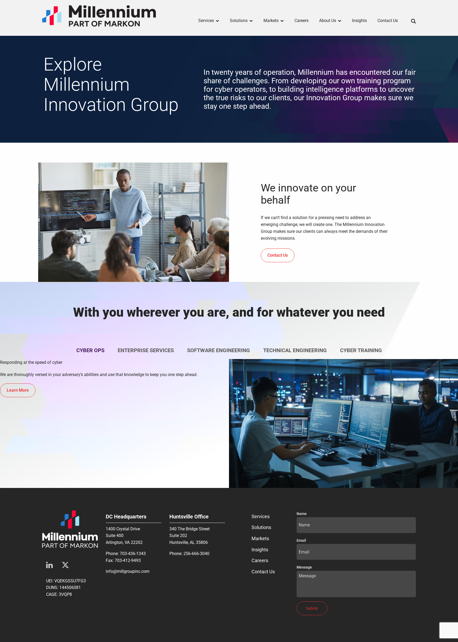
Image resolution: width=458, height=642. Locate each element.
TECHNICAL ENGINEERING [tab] (295, 350)
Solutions (261, 527)
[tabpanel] (229, 423)
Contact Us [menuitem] (387, 20)
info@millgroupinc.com (127, 571)
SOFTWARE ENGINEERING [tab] (218, 350)
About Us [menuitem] (327, 20)
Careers (260, 560)
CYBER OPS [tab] (90, 350)
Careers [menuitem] (301, 20)
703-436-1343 (133, 553)
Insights (260, 549)
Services (261, 516)
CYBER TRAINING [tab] (361, 350)
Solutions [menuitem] (239, 20)
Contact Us (263, 571)
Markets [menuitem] (271, 20)
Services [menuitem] (206, 20)
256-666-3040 (196, 553)
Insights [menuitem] (359, 20)
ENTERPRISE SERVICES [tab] (146, 350)
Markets (260, 538)
